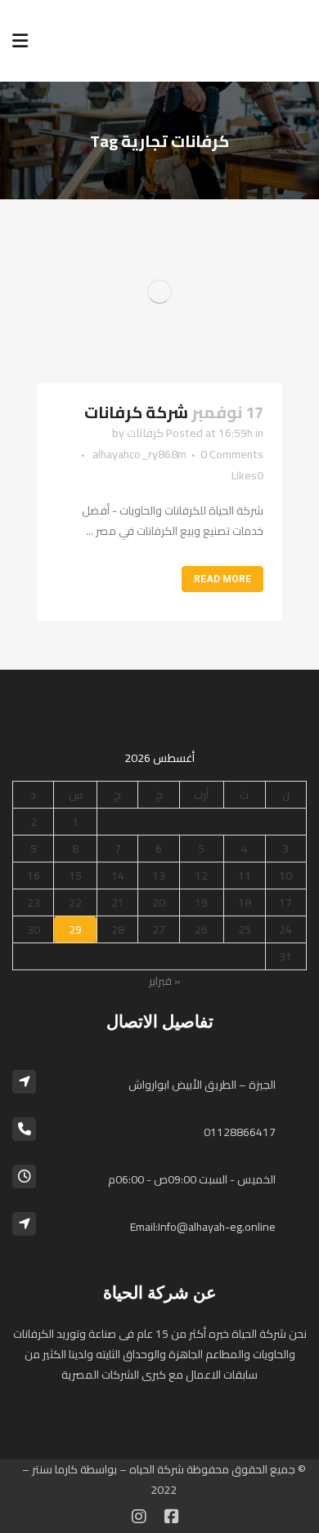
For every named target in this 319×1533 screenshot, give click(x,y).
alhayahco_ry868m (139, 454)
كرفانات (145, 432)
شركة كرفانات (136, 412)
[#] (139, 1516)
